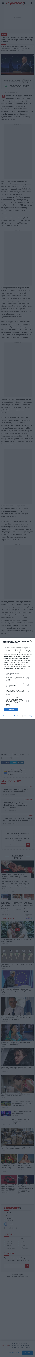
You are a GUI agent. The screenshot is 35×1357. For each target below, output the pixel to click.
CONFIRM (10, 709)
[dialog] (17, 678)
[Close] (31, 641)
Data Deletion (7, 716)
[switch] (27, 678)
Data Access (17, 716)
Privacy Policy (28, 716)
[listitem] (17, 674)
